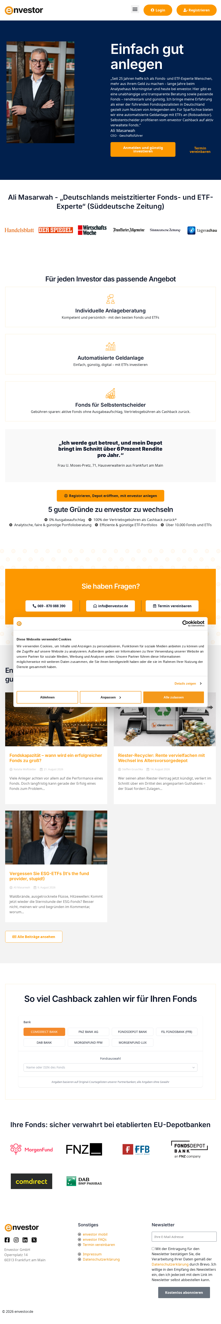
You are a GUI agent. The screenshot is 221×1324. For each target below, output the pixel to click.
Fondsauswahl (110, 1058)
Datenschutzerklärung (170, 1264)
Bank (27, 1022)
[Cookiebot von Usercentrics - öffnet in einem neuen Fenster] (185, 623)
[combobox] (110, 1067)
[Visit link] (110, 230)
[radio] (44, 1032)
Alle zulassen (174, 697)
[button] (135, 9)
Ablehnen (47, 697)
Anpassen (108, 697)
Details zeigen (185, 683)
